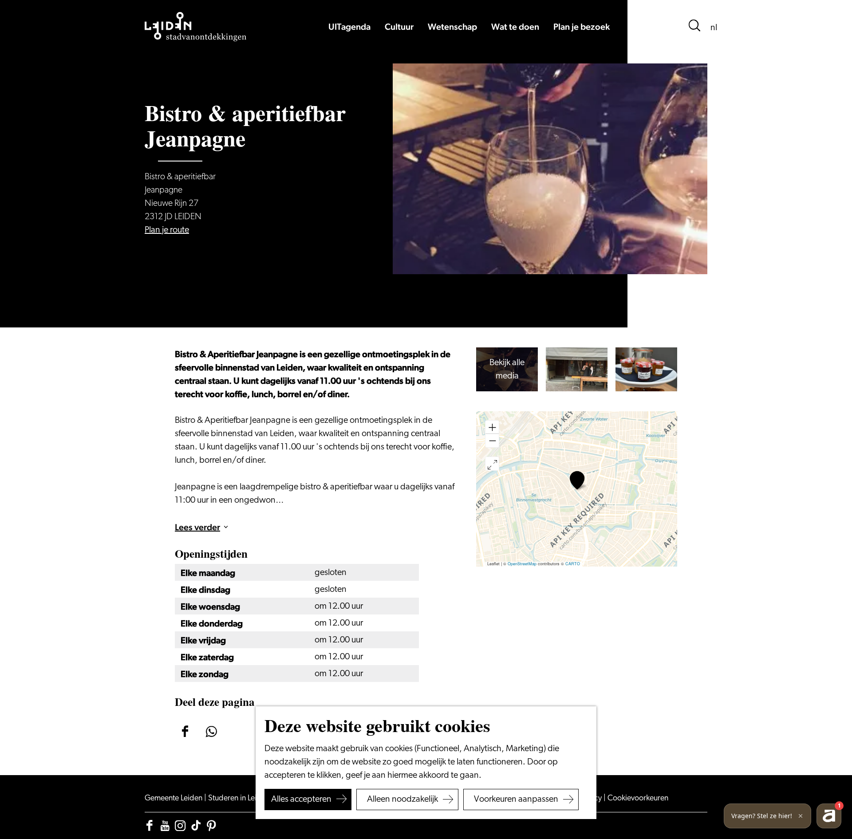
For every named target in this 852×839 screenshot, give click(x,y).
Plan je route (167, 230)
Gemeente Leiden (174, 799)
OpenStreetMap (522, 564)
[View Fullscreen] (492, 463)
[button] (577, 480)
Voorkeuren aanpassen (516, 799)
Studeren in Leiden (239, 799)
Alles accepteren (301, 799)
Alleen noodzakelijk (402, 799)
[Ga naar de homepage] (196, 26)
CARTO (572, 564)
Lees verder (197, 527)
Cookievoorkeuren (637, 799)
